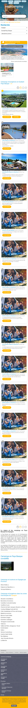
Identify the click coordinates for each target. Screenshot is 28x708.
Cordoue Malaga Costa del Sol (9, 609)
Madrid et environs (6, 613)
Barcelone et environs (7, 601)
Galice (2, 630)
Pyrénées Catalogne (6, 619)
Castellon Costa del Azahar (8, 603)
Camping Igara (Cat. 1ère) (10, 342)
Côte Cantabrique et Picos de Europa (11, 611)
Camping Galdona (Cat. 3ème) (12, 429)
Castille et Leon (5, 605)
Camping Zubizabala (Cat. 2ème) (13, 200)
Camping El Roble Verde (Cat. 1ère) (13, 458)
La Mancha (4, 640)
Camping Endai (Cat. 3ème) (11, 228)
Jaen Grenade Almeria (7, 638)
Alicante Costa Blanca (7, 599)
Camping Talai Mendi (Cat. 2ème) (13, 372)
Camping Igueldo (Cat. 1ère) (11, 170)
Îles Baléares (4, 636)
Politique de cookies (15, 703)
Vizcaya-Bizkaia (6, 589)
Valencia (3, 624)
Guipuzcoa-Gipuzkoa (8, 587)
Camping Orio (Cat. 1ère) (10, 515)
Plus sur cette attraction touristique (19, 61)
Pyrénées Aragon (5, 617)
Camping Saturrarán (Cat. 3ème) (12, 285)
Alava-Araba (5, 585)
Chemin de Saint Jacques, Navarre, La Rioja (13, 607)
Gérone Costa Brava (6, 632)
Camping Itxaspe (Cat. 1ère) (11, 139)
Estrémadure (4, 628)
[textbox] (14, 16)
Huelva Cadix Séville (6, 634)
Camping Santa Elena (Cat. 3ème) (13, 314)
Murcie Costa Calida (6, 615)
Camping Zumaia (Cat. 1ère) (11, 107)
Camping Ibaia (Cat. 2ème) (11, 486)
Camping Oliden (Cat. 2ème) (11, 257)
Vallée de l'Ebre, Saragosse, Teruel (10, 626)
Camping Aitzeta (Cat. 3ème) (11, 401)
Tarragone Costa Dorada (7, 621)
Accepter (14, 705)
